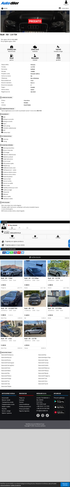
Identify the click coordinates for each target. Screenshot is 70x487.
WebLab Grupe (40, 424)
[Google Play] (59, 401)
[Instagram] (42, 415)
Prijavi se (22, 398)
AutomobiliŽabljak (6, 386)
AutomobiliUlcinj (42, 381)
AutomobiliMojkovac (44, 368)
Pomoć (21, 402)
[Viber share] (15, 252)
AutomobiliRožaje (6, 378)
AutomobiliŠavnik (43, 384)
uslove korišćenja (5, 485)
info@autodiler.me (42, 410)
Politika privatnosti (25, 406)
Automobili (5, 398)
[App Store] (59, 407)
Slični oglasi (36, 257)
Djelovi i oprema (7, 413)
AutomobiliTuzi (5, 381)
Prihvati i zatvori (65, 484)
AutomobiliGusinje (43, 363)
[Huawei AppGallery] (59, 412)
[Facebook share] (4, 252)
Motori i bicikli (6, 400)
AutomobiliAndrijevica (7, 355)
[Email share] (19, 252)
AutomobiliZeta (5, 384)
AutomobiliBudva (6, 360)
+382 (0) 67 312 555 (42, 406)
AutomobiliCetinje (43, 360)
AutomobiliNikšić (6, 371)
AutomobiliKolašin (43, 365)
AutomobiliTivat (42, 378)
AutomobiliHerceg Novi (7, 365)
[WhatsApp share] (11, 252)
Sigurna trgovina (24, 411)
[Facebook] (38, 415)
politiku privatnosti (16, 485)
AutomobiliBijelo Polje (44, 357)
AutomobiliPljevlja (43, 373)
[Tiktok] (47, 415)
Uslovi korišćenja (24, 404)
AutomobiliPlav (5, 373)
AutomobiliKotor (5, 368)
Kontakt (21, 400)
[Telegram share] (22, 252)
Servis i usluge (6, 411)
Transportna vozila (7, 402)
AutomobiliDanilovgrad (7, 363)
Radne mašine (6, 406)
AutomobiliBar (42, 355)
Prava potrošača (24, 409)
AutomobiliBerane (6, 357)
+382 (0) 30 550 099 (42, 408)
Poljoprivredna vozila (8, 404)
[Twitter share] (7, 252)
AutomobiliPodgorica (44, 376)
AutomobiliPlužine (6, 376)
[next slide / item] (68, 21)
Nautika (4, 409)
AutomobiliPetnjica (43, 371)
